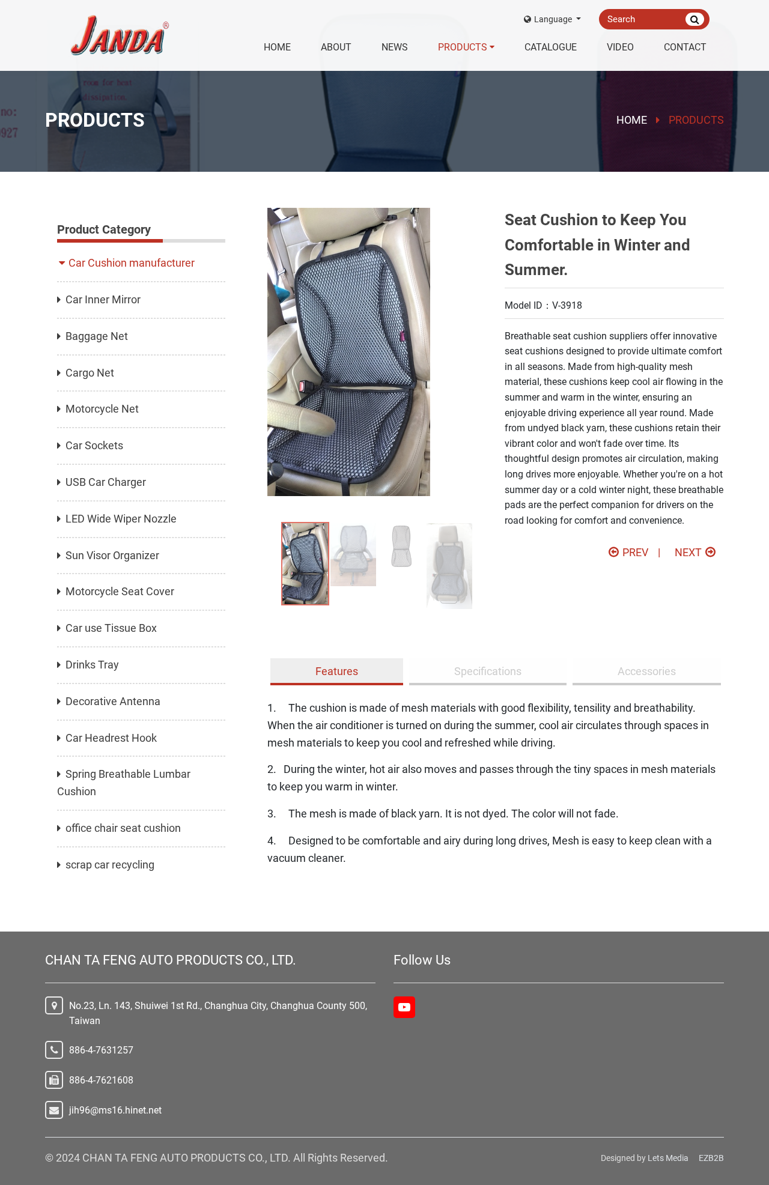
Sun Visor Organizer (112, 555)
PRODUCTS (462, 47)
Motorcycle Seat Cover (119, 591)
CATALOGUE (550, 47)
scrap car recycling (109, 864)
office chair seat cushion (123, 828)
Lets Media (668, 1158)
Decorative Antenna (112, 701)
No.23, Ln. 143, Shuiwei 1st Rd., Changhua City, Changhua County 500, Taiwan (218, 1013)
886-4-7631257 (101, 1050)
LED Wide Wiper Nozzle (121, 518)
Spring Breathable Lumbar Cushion (123, 783)
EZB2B (711, 1158)
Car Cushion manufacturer (131, 262)
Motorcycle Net (102, 408)
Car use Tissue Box (111, 628)
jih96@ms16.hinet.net (115, 1110)
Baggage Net (96, 336)
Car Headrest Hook (111, 738)
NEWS (394, 47)
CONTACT (685, 47)
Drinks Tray (92, 664)
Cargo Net (89, 372)
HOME (277, 47)
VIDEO (620, 47)
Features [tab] (336, 671)
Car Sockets (94, 445)
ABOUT (336, 47)
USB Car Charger (105, 482)
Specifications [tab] (487, 671)
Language (554, 19)
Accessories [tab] (647, 671)
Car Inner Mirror (103, 299)
